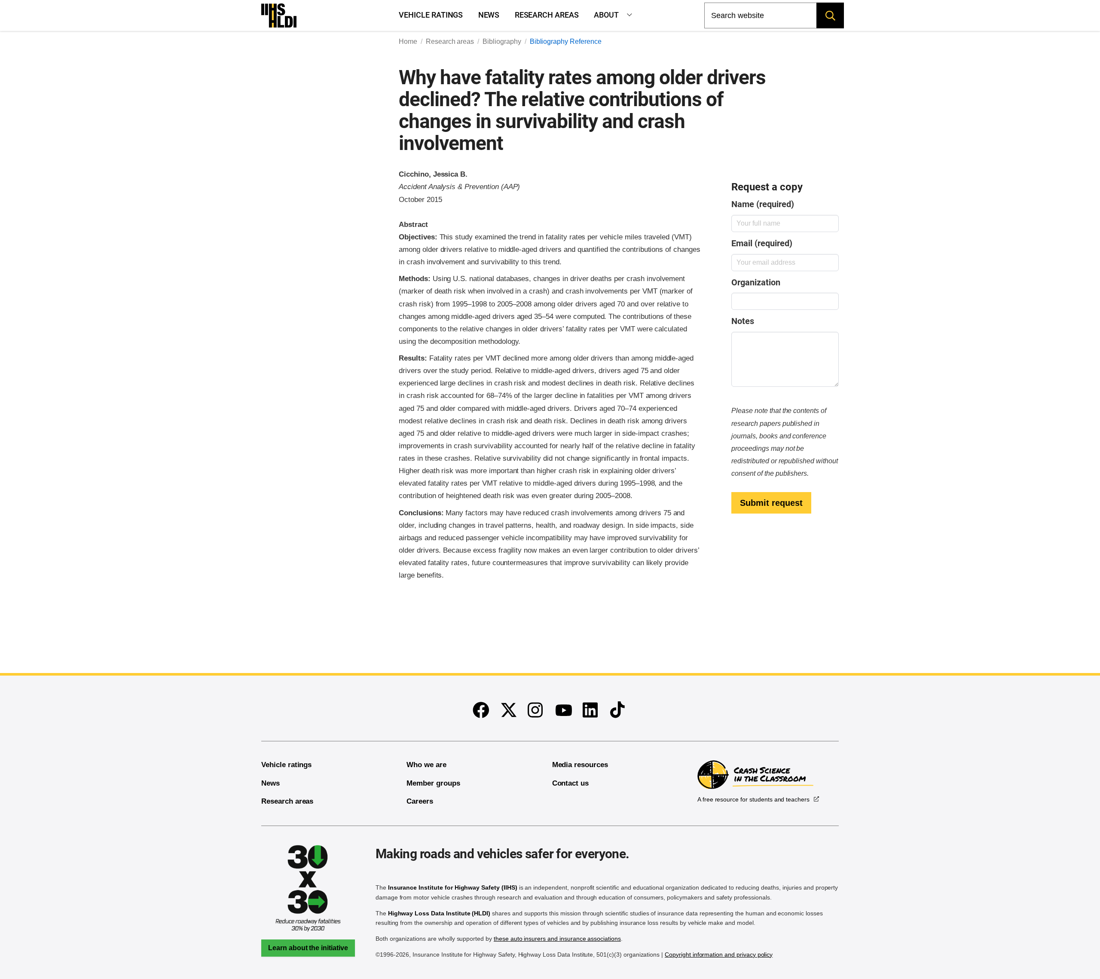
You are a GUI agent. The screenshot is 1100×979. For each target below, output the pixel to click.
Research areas (547, 15)
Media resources (580, 765)
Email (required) (761, 243)
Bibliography (502, 41)
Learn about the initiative (308, 947)
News (489, 15)
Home (408, 41)
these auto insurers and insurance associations (557, 938)
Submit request (771, 503)
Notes (742, 321)
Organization (755, 283)
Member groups (433, 783)
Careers (419, 801)
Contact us (570, 783)
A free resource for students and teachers (753, 799)
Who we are (426, 765)
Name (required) (762, 204)
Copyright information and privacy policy (719, 954)
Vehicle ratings (431, 15)
